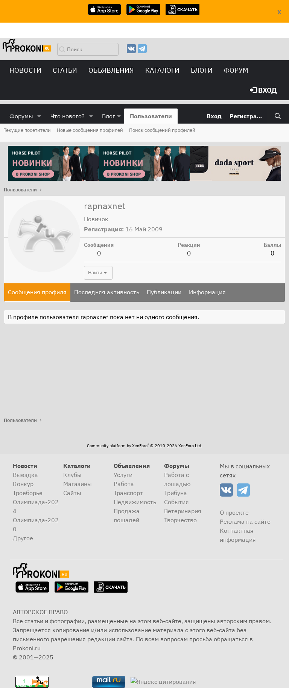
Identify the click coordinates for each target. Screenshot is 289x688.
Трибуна (175, 493)
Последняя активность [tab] (106, 292)
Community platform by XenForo (144, 445)
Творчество (180, 520)
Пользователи (151, 116)
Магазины (77, 484)
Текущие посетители (27, 130)
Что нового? (67, 116)
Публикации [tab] (164, 292)
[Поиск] (277, 116)
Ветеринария (182, 511)
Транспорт (128, 493)
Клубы (72, 475)
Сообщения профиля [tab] (37, 292)
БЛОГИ (202, 70)
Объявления (111, 70)
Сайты (72, 493)
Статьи (65, 70)
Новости (25, 70)
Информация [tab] (207, 292)
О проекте (234, 512)
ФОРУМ (236, 70)
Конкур (23, 484)
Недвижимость (135, 502)
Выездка (25, 475)
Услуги (123, 475)
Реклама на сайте (245, 521)
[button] (39, 116)
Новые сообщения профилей (90, 130)
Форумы (21, 116)
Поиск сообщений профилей (162, 130)
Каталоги (162, 70)
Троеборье (28, 493)
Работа (124, 484)
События (176, 502)
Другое (23, 538)
